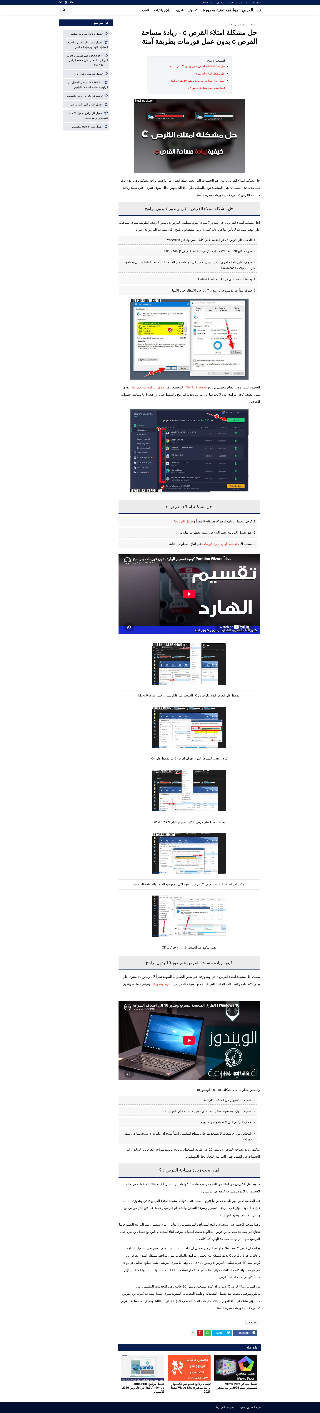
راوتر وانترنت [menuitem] (162, 10)
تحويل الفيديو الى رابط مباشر (87, 104)
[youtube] (71, 2)
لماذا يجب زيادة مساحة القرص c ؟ (206, 87)
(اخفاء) (210, 60)
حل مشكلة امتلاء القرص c (210, 73)
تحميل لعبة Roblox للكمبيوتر (87, 126)
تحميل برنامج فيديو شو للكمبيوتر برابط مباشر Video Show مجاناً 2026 (191, 1387)
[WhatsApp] (207, 1333)
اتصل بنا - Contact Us (212, 2)
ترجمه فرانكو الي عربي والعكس (85, 95)
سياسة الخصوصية (234, 2)
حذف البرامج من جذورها (148, 387)
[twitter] (60, 2)
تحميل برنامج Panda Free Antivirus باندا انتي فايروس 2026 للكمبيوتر (143, 1387)
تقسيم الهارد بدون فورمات (219, 543)
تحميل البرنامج (184, 521)
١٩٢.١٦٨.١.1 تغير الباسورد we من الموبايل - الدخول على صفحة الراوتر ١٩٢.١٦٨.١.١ (87, 60)
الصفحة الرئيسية (248, 24)
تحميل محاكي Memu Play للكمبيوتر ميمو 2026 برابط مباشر (237, 1385)
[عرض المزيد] (193, 1333)
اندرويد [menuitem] (179, 10)
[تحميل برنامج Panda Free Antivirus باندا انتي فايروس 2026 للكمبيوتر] (142, 1368)
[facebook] (66, 2)
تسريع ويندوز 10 (161, 984)
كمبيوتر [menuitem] (193, 10)
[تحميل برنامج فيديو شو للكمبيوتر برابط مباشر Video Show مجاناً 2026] (189, 1368)
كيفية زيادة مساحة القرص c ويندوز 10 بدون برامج (198, 80)
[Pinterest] (200, 1333)
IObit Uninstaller (196, 387)
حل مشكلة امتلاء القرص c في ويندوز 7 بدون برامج (197, 66)
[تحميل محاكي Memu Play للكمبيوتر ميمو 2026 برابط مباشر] (235, 1368)
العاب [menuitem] (145, 10)
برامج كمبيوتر (229, 24)
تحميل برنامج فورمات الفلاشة (86, 33)
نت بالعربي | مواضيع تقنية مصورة (232, 9)
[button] (64, 10)
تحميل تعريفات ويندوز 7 (90, 73)
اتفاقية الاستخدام (253, 2)
